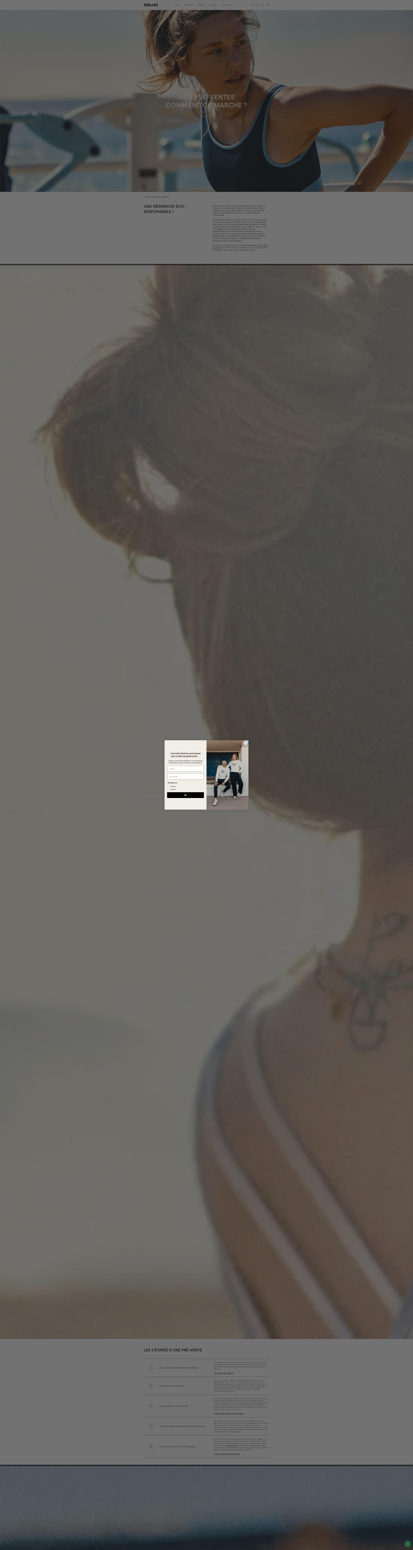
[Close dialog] (246, 743)
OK (185, 795)
